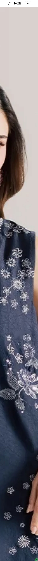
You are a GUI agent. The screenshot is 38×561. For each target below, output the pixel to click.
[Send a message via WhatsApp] (36, 559)
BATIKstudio (28, 5)
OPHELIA (28, 3)
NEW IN (10, 2)
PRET (9, 4)
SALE (7, 2)
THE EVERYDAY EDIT (28, 1)
